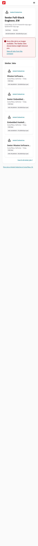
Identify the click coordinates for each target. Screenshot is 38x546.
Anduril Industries (16, 12)
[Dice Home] (3, 2)
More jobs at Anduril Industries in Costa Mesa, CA (18, 167)
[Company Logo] (9, 71)
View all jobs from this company (14, 52)
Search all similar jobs (25, 160)
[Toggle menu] (34, 2)
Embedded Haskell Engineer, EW (15, 122)
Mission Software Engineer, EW (15, 76)
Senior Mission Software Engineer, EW (18, 145)
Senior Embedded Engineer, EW (15, 99)
